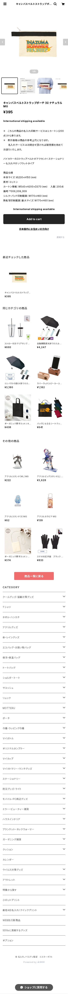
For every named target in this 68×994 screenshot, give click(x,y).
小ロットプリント (11, 900)
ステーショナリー (11, 778)
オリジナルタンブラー (14, 748)
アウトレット (9, 879)
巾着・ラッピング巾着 (13, 728)
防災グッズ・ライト (12, 788)
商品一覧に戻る (34, 576)
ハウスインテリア (11, 819)
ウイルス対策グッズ (13, 869)
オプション (8, 940)
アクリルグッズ (10, 627)
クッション (8, 849)
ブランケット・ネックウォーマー (18, 829)
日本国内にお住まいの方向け (34, 229)
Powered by (30, 962)
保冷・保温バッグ (11, 657)
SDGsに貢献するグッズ (15, 930)
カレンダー (8, 859)
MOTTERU (9, 708)
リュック (7, 698)
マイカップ (8, 758)
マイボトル (8, 738)
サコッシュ (8, 687)
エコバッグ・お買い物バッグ (17, 647)
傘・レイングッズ (11, 637)
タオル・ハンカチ (11, 617)
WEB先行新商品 (11, 920)
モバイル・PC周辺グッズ (15, 799)
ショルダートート (11, 677)
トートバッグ (9, 667)
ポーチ (6, 718)
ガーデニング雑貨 (12, 839)
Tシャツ (7, 607)
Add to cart (34, 219)
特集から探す (10, 890)
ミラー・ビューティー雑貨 (16, 809)
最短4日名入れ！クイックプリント (20, 910)
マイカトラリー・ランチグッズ (17, 768)
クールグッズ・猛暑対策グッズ (18, 597)
